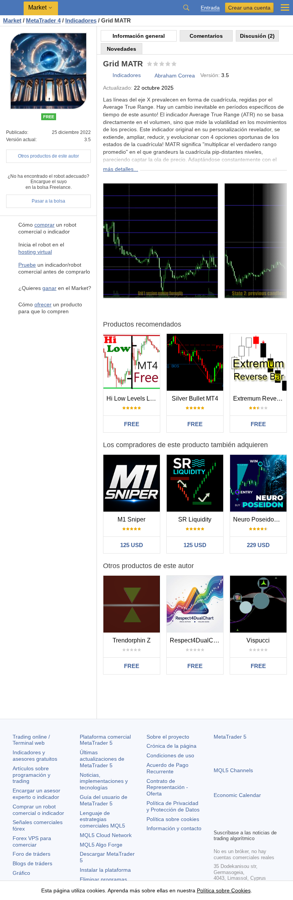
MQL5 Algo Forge (101, 845)
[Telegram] (230, 822)
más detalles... (120, 169)
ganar (49, 288)
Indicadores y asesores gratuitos (35, 755)
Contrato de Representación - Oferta (167, 787)
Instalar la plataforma (105, 870)
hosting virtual (35, 252)
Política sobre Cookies (224, 890)
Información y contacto (173, 828)
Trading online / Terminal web (31, 740)
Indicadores (127, 75)
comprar (44, 225)
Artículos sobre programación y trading (31, 774)
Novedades (121, 49)
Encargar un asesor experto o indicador (36, 793)
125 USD (131, 545)
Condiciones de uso (170, 755)
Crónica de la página (171, 746)
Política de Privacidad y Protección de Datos (173, 806)
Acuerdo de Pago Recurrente (167, 768)
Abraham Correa (175, 75)
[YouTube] (254, 822)
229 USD (258, 545)
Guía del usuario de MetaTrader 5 (103, 800)
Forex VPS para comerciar (32, 841)
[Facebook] (218, 822)
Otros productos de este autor (48, 156)
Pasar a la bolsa (48, 201)
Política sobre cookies (172, 819)
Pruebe (27, 265)
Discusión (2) (257, 36)
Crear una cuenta (249, 8)
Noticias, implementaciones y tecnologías (104, 781)
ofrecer (43, 304)
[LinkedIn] (267, 822)
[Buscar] (186, 7)
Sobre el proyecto (167, 737)
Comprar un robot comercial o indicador (38, 809)
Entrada (210, 8)
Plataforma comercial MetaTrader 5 (105, 740)
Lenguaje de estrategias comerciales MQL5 (102, 819)
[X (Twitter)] (242, 822)
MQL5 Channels (233, 770)
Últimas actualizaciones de (102, 758)
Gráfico (21, 873)
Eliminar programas (103, 879)
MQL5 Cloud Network (106, 835)
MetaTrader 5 (230, 737)
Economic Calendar (237, 795)
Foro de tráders (31, 854)
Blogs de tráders (32, 863)
